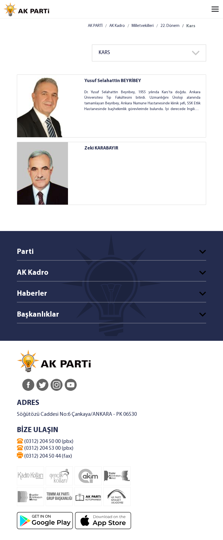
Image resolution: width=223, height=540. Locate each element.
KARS (104, 52)
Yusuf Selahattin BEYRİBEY (112, 81)
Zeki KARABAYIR (101, 148)
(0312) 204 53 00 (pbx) (48, 448)
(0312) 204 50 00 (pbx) (48, 441)
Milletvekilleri (143, 26)
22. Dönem (169, 26)
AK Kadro (117, 26)
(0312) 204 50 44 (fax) (47, 456)
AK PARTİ (95, 26)
